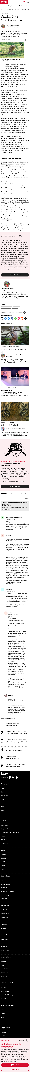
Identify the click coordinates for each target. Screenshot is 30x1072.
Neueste (23, 494)
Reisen (3, 1010)
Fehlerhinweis (19, 312)
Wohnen (3, 836)
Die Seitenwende (5, 862)
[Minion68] (6, 695)
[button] (28, 2)
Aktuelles (3, 854)
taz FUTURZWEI (5, 991)
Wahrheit (3, 814)
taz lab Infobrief (5, 950)
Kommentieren (11, 312)
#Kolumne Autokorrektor (6, 306)
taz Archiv (3, 998)
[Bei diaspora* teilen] (19, 318)
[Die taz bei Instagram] (17, 778)
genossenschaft (5, 884)
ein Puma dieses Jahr (10, 224)
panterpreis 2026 (5, 898)
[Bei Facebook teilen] (12, 318)
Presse (3, 869)
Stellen (3, 865)
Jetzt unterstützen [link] (15, 275)
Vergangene (4, 972)
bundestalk (4, 910)
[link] (4, 6)
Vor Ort (3, 965)
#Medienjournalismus (6, 308)
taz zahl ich (4, 888)
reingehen (3, 928)
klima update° (4, 917)
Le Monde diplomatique (7, 995)
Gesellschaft (10, 9)
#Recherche (15, 308)
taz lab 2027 (4, 976)
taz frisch (3, 943)
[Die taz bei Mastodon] (10, 778)
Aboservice (4, 1036)
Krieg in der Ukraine (6, 829)
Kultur (2, 799)
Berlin (2, 806)
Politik (2, 788)
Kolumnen (17, 9)
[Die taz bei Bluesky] (13, 778)
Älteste (27, 494)
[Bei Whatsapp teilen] (15, 318)
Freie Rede (4, 924)
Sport (2, 803)
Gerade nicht (22, 1040)
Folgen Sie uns (4, 777)
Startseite (3, 9)
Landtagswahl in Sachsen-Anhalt (10, 832)
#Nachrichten (16, 306)
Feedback (3, 1032)
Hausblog (3, 858)
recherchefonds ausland (7, 891)
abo (2, 880)
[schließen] (27, 1040)
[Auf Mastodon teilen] (5, 318)
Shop (2, 1017)
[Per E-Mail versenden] (2, 318)
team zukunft (4, 939)
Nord (2, 810)
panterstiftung (5, 895)
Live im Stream (5, 968)
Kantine (3, 1013)
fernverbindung (5, 913)
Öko (2, 792)
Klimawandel (4, 843)
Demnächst (4, 961)
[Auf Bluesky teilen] (9, 318)
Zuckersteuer (4, 825)
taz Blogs (3, 987)
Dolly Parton (4, 840)
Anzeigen (3, 1021)
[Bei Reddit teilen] (22, 318)
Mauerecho (4, 921)
